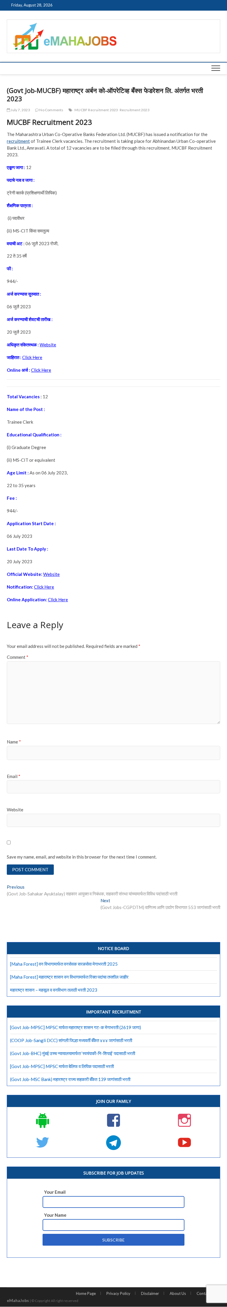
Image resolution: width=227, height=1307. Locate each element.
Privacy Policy (118, 1293)
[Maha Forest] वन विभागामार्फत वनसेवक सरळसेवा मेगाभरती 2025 (64, 964)
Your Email (55, 1192)
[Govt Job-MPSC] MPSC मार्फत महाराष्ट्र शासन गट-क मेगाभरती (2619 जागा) (75, 1027)
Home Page (86, 1293)
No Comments (51, 110)
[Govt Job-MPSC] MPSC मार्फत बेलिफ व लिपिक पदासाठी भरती (62, 1066)
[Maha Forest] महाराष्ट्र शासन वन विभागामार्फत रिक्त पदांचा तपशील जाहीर (69, 977)
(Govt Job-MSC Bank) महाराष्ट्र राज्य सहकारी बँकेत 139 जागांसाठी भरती (70, 1079)
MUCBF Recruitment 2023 (96, 110)
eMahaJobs (18, 1300)
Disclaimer (150, 1293)
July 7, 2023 (20, 110)
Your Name (55, 1215)
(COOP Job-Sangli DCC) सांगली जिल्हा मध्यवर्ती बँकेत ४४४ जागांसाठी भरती (71, 1040)
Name (14, 741)
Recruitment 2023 (135, 110)
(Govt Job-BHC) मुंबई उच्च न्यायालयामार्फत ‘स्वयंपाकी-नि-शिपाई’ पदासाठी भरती (72, 1053)
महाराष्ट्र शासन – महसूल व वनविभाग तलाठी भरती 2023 (53, 989)
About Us (178, 1293)
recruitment (18, 141)
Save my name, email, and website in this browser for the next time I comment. (82, 856)
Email (13, 776)
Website (15, 809)
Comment (17, 657)
